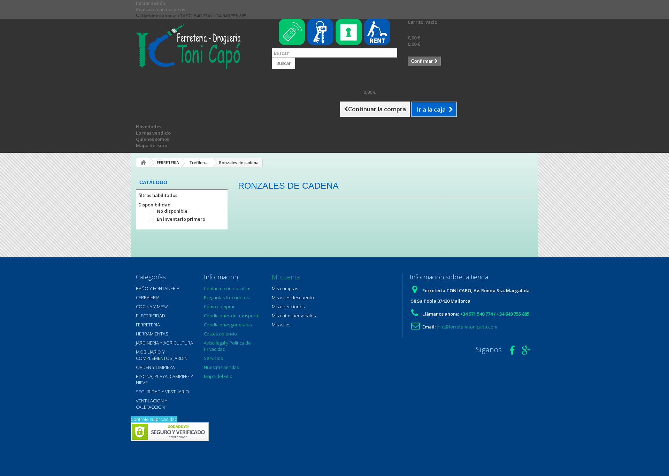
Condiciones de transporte (232, 315)
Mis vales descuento (293, 297)
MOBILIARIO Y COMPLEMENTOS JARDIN (161, 355)
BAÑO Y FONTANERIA (157, 288)
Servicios (213, 358)
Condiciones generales (228, 325)
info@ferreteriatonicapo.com (467, 327)
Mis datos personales (294, 315)
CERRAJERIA (148, 297)
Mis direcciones (288, 306)
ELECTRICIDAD (150, 315)
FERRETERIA (148, 325)
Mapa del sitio (151, 145)
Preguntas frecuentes (226, 297)
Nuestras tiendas (221, 367)
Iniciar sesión (150, 3)
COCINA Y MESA (152, 306)
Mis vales (281, 325)
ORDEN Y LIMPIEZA (155, 367)
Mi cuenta (286, 277)
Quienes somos (152, 139)
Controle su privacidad (154, 419)
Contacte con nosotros (160, 9)
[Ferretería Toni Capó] (198, 46)
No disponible (172, 211)
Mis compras (285, 288)
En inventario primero (181, 219)
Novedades (148, 126)
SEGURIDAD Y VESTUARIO (162, 391)
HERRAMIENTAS (152, 334)
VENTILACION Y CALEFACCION (151, 404)
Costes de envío (220, 334)
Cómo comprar (219, 306)
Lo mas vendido (153, 133)
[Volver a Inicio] (143, 162)
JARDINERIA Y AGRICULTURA (164, 343)
